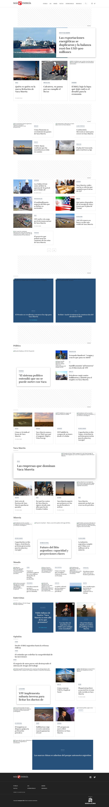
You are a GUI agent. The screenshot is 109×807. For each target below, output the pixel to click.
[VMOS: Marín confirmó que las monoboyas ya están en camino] (22, 147)
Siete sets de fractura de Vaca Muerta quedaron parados (21, 504)
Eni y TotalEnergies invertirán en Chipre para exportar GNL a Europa (89, 590)
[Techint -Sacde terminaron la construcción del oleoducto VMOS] (76, 294)
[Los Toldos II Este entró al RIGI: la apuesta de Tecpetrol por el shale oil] (22, 187)
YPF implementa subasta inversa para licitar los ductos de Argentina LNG (31, 698)
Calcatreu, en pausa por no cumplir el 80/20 (53, 89)
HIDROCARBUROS (29, 583)
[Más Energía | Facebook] (92, 3)
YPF (69, 361)
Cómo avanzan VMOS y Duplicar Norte (63, 690)
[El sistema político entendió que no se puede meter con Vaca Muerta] (33, 365)
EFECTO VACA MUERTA (64, 33)
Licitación (78, 181)
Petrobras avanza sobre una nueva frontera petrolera (88, 573)
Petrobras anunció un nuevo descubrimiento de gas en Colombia (33, 589)
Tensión (37, 723)
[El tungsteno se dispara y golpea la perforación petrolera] (22, 714)
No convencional (18, 723)
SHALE (18, 461)
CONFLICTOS (57, 583)
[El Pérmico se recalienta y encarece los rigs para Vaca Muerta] (33, 294)
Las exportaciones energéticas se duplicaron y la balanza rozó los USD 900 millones (75, 45)
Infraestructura (72, 351)
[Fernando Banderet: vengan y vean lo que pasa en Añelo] (61, 354)
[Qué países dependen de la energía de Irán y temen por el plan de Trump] (65, 204)
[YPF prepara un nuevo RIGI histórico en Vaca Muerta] (65, 714)
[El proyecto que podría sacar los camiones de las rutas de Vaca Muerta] (22, 238)
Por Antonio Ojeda (37, 226)
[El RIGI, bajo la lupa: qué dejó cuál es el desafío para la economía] (83, 70)
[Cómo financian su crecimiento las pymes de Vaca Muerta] (22, 130)
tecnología (36, 232)
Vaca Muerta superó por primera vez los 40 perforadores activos (64, 504)
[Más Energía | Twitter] (95, 3)
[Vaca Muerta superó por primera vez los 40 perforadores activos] (65, 488)
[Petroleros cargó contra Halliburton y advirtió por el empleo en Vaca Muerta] (61, 375)
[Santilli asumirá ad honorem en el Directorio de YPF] (61, 365)
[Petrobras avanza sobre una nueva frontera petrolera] (76, 571)
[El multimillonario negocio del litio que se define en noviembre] (22, 204)
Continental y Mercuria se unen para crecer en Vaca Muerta (85, 132)
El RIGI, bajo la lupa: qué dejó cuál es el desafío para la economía (81, 90)
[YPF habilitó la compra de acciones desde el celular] (65, 420)
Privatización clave (38, 198)
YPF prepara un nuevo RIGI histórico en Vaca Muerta (63, 730)
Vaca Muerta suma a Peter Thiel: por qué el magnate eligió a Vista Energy (43, 435)
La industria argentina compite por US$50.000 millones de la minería (85, 546)
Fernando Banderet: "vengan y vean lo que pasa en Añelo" (81, 356)
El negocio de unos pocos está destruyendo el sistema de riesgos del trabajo (32, 664)
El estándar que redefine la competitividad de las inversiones (34, 656)
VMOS (76, 310)
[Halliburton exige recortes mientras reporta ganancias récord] (44, 714)
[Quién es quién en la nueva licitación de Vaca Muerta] (26, 70)
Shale (35, 215)
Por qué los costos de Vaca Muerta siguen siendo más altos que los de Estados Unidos (43, 505)
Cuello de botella (58, 567)
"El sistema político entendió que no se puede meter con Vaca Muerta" (32, 380)
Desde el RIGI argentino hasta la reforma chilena (32, 646)
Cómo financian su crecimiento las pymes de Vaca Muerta (42, 132)
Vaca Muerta (43, 607)
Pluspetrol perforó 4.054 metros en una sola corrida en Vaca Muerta (86, 691)
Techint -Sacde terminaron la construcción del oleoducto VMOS (75, 316)
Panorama (74, 82)
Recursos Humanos (82, 428)
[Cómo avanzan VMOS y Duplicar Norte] (65, 675)
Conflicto (71, 371)
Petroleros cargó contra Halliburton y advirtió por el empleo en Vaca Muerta (80, 377)
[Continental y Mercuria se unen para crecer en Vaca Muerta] (65, 130)
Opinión (16, 641)
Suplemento (80, 710)
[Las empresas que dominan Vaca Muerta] (78, 465)
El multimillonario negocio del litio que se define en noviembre (42, 205)
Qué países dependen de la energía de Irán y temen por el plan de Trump (84, 205)
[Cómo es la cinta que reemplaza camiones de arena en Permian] (47, 571)
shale (16, 82)
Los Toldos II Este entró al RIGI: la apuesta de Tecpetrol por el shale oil (42, 187)
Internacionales (70, 3)
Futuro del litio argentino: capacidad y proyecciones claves (54, 550)
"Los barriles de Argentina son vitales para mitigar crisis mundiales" (65, 626)
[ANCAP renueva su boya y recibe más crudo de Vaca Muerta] (65, 221)
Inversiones (36, 180)
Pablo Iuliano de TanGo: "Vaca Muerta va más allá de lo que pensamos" (42, 617)
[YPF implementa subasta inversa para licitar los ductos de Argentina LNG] (33, 683)
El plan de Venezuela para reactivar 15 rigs (84, 149)
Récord (79, 684)
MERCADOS (36, 126)
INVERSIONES (59, 428)
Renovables (79, 3)
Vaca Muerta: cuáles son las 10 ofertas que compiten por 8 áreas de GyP (84, 188)
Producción (78, 144)
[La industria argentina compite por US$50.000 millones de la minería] (86, 529)
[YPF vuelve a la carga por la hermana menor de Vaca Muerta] (22, 221)
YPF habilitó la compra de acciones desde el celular (64, 434)
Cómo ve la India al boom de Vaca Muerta (22, 434)
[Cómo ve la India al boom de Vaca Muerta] (22, 420)
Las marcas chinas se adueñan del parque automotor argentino (62, 755)
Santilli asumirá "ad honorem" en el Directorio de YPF (81, 367)
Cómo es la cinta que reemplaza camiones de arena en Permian (61, 573)
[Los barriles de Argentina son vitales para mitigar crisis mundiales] (65, 610)
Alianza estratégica (80, 126)
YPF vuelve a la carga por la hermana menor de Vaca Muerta (42, 221)
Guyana (28, 567)
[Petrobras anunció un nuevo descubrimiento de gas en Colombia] (19, 587)
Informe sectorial (44, 542)
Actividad (59, 497)
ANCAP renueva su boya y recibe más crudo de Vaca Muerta (84, 222)
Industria (17, 497)
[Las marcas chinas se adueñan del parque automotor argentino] (22, 755)
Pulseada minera (81, 538)
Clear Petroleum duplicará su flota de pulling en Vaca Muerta (86, 626)
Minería (55, 3)
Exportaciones (79, 216)
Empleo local (46, 82)
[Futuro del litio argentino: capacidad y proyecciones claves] (54, 537)
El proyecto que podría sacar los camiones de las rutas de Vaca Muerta (42, 239)
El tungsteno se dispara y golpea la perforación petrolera (22, 730)
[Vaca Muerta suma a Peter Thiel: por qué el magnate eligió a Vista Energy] (44, 420)
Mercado (78, 198)
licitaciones (22, 688)
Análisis (16, 428)
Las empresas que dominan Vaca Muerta (36, 467)
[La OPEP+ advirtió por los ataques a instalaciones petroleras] (47, 587)
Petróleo (45, 3)
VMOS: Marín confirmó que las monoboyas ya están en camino (41, 149)
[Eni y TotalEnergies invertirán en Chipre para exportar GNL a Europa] (76, 587)
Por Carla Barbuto (33, 320)
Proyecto (36, 142)
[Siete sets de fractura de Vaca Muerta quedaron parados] (22, 488)
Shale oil (59, 684)
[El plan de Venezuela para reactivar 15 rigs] (65, 147)
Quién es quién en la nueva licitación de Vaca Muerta (25, 89)
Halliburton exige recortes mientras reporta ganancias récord (43, 730)
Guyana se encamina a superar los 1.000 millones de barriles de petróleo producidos (33, 575)
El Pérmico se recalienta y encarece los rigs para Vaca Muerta (33, 316)
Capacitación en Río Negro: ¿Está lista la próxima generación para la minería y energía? (86, 436)
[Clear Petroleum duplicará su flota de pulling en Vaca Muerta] (86, 610)
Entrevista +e (65, 619)
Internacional (86, 567)
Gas (50, 3)
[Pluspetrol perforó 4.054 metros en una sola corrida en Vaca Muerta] (86, 675)
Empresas (38, 428)
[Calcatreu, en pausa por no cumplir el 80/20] (54, 70)
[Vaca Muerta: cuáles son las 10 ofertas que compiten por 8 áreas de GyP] (65, 187)
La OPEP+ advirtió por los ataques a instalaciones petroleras (60, 589)
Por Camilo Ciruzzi (18, 98)
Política (61, 3)
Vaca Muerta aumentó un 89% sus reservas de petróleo (86, 503)
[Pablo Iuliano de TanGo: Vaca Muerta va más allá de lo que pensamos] (22, 618)
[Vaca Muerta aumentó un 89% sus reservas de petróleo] (86, 488)
